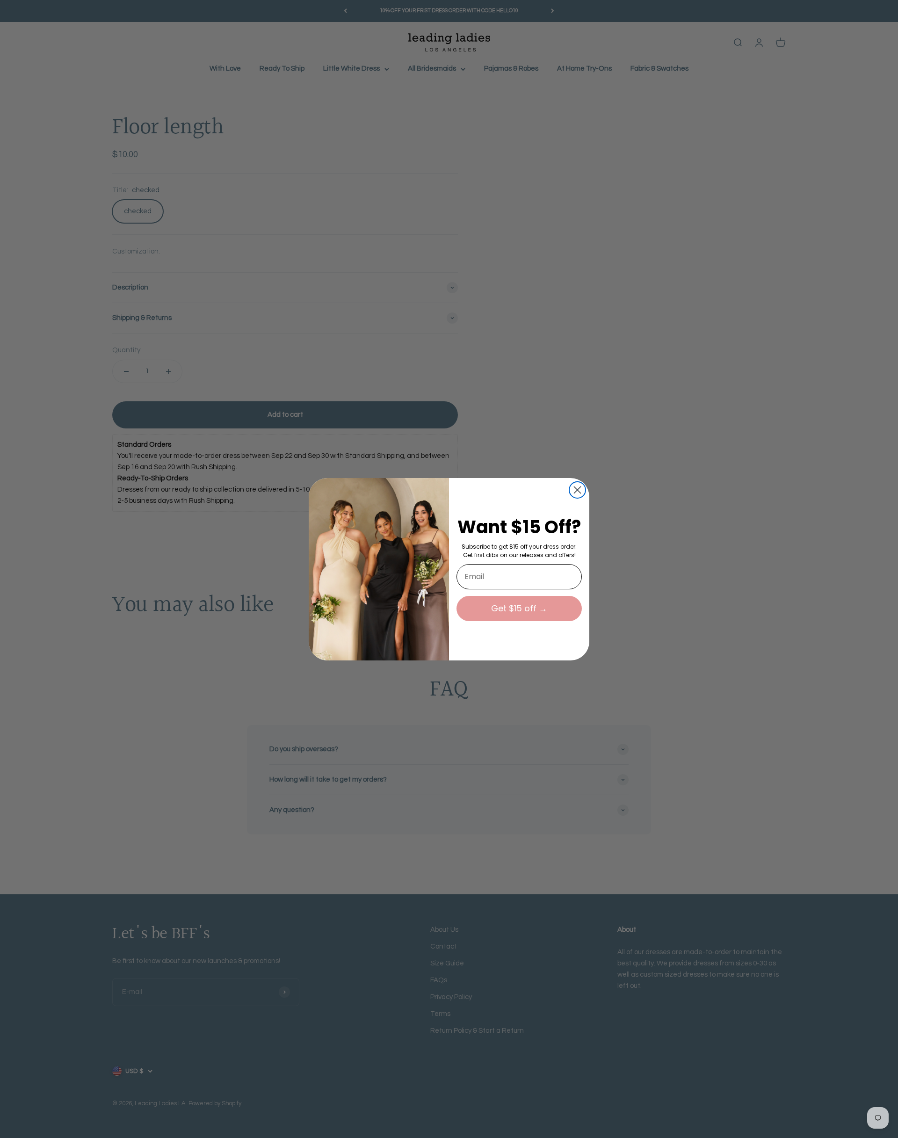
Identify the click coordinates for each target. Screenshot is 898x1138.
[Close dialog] (577, 490)
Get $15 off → (519, 608)
